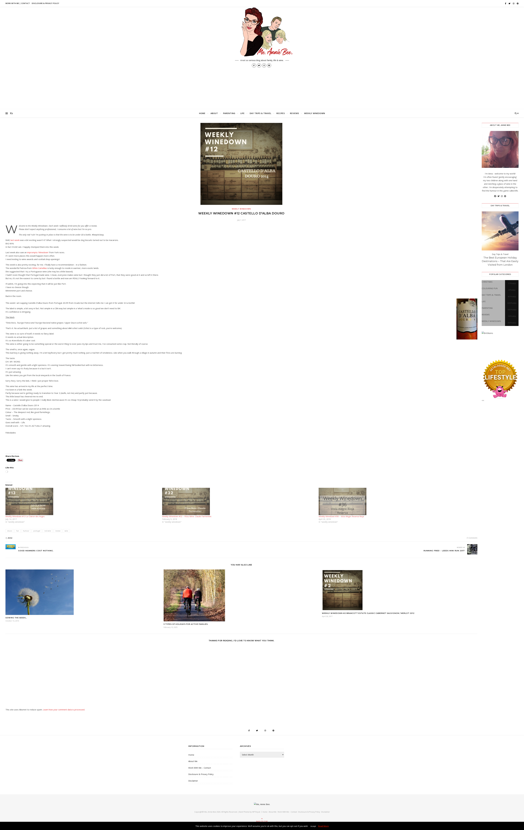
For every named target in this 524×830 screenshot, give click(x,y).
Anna (10, 538)
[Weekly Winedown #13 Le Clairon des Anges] (82, 501)
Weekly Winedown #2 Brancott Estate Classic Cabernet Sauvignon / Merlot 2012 (368, 613)
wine (66, 531)
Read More (323, 826)
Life (242, 113)
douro (9, 531)
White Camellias (39, 268)
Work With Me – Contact (199, 767)
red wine (47, 531)
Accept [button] (313, 826)
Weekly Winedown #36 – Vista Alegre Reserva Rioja (341, 516)
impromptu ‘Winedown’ (38, 252)
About (214, 113)
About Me (192, 761)
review (57, 531)
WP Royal (256, 812)
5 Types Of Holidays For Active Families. (186, 624)
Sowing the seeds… (16, 618)
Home (202, 113)
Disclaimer (193, 780)
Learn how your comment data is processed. (64, 709)
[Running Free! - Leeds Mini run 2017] (472, 549)
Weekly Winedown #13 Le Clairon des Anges (25, 516)
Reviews (294, 113)
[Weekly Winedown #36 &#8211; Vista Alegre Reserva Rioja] (396, 501)
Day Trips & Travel (260, 113)
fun (17, 531)
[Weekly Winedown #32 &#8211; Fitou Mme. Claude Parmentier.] (239, 501)
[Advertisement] (262, 89)
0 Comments (472, 538)
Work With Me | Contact (17, 3)
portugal (36, 531)
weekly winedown (314, 113)
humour (26, 531)
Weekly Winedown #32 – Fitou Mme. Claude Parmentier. (187, 516)
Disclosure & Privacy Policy (45, 3)
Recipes (280, 113)
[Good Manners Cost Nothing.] (10, 546)
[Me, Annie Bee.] (262, 32)
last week (15, 240)
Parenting (229, 113)
